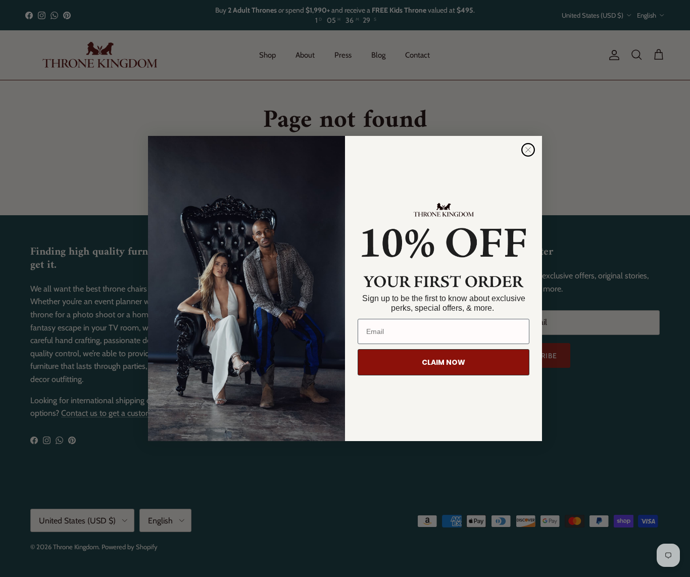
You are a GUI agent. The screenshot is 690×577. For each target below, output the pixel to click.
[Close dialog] (528, 149)
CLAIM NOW (443, 362)
